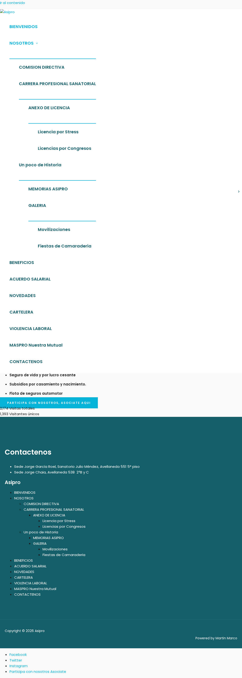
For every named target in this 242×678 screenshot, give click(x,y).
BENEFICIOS (21, 262)
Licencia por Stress (58, 132)
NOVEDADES (22, 295)
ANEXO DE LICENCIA (49, 108)
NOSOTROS (21, 43)
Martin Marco (226, 638)
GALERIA (37, 205)
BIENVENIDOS (23, 26)
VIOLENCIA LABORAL (30, 328)
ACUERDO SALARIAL (30, 279)
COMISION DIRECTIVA (42, 67)
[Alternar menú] (52, 55)
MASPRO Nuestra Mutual (36, 345)
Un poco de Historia (40, 165)
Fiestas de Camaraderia (64, 246)
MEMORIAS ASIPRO (48, 189)
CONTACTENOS (26, 361)
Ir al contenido (12, 2)
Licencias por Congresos (64, 148)
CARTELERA (21, 312)
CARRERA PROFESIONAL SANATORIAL (57, 84)
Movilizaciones (54, 229)
